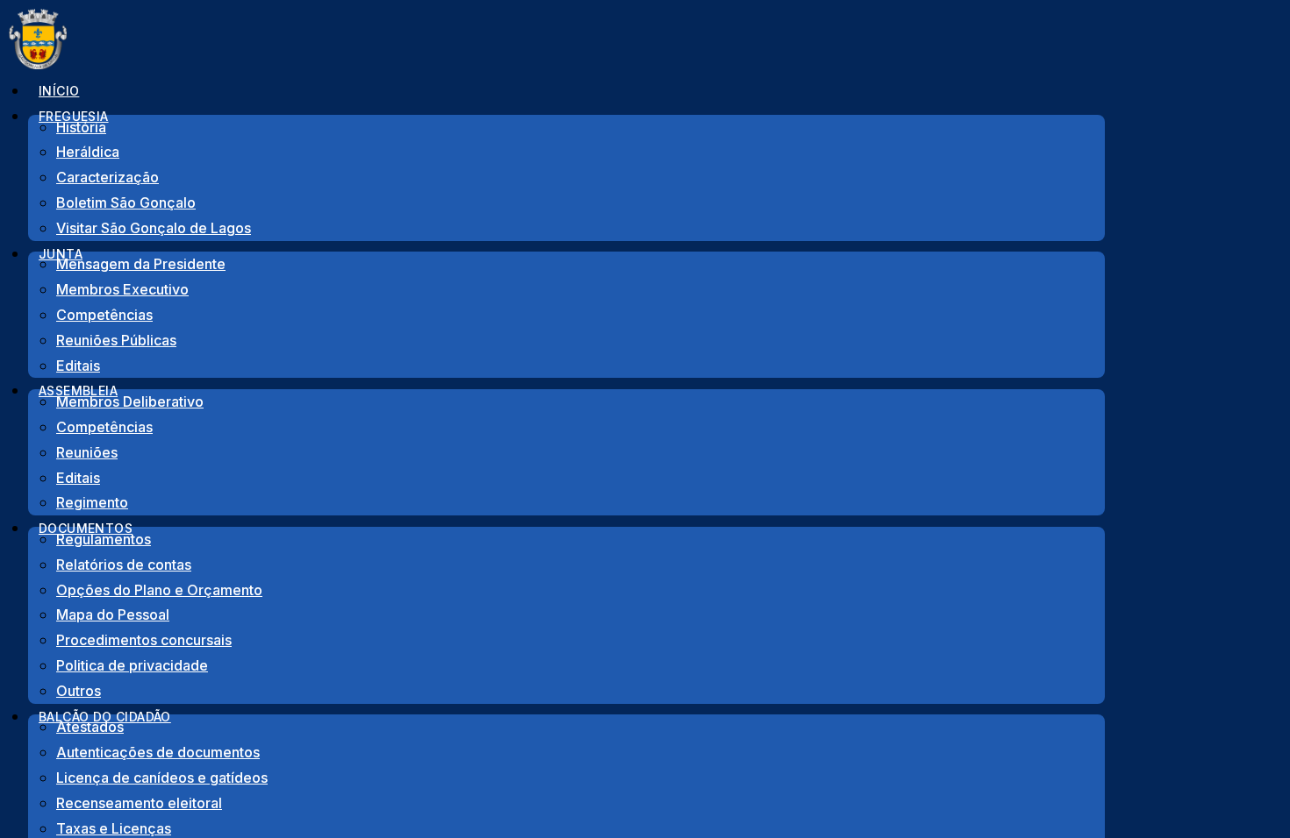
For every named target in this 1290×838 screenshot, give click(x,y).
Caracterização (107, 177)
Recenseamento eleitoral (139, 803)
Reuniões (87, 452)
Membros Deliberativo (130, 401)
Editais (78, 477)
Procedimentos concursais (144, 640)
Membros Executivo (122, 289)
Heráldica (87, 151)
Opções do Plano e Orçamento (159, 590)
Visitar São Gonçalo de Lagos (153, 228)
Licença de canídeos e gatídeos (162, 777)
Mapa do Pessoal (112, 614)
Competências (104, 314)
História (81, 127)
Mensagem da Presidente (141, 264)
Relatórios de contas (123, 564)
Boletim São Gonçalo (126, 202)
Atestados (90, 726)
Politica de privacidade (132, 665)
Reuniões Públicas (116, 340)
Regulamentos (103, 539)
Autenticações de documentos (158, 752)
